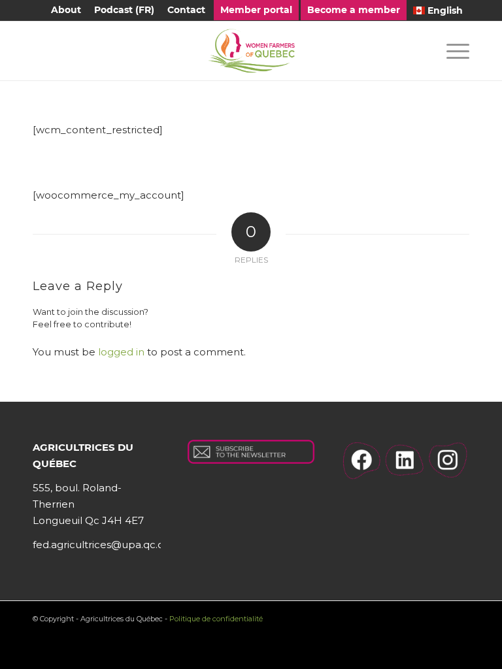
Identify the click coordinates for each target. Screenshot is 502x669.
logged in (121, 352)
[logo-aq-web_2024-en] (251, 51)
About (66, 10)
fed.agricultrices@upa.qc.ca (101, 544)
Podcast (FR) (124, 10)
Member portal (256, 10)
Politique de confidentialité (216, 618)
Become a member (353, 10)
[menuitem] (66, 10)
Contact (186, 10)
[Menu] (451, 51)
